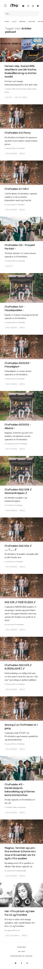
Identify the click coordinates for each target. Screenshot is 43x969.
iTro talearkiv (12, 935)
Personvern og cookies (21, 956)
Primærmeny (5, 5)
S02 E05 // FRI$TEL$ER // (20, 602)
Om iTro (21, 951)
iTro (15, 5)
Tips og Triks (21, 97)
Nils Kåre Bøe (21, 871)
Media (22, 153)
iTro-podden (11, 153)
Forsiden (21, 947)
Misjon (32, 21)
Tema (7, 21)
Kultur (9, 97)
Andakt (22, 21)
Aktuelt (9, 266)
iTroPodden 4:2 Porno (18, 132)
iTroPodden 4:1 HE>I (17, 189)
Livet (14, 21)
